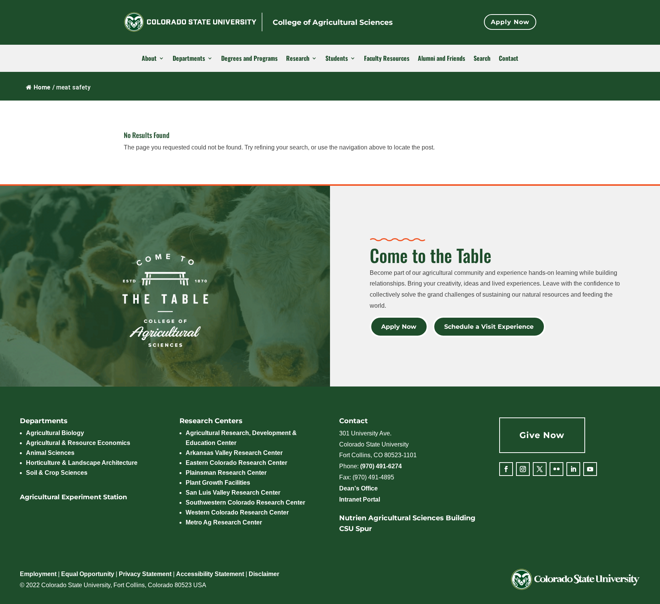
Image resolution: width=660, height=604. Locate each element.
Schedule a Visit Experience (489, 326)
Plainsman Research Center (226, 472)
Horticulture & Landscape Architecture (82, 462)
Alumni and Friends (441, 58)
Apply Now (510, 22)
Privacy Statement (145, 574)
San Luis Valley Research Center (233, 492)
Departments (189, 58)
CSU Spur (355, 528)
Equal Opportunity (87, 574)
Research (297, 58)
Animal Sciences (50, 453)
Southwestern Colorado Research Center (245, 502)
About (149, 58)
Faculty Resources (386, 58)
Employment (38, 574)
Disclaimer (264, 574)
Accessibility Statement (210, 574)
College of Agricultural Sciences (333, 22)
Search (482, 58)
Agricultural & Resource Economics (78, 443)
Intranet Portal (359, 499)
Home (42, 87)
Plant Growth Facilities (218, 482)
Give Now (542, 435)
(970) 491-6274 (381, 466)
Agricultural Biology (55, 433)
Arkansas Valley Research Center (234, 453)
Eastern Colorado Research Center (236, 462)
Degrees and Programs (249, 58)
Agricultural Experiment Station (73, 497)
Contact (508, 58)
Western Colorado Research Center (237, 512)
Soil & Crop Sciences (56, 472)
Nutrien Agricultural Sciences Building (407, 518)
